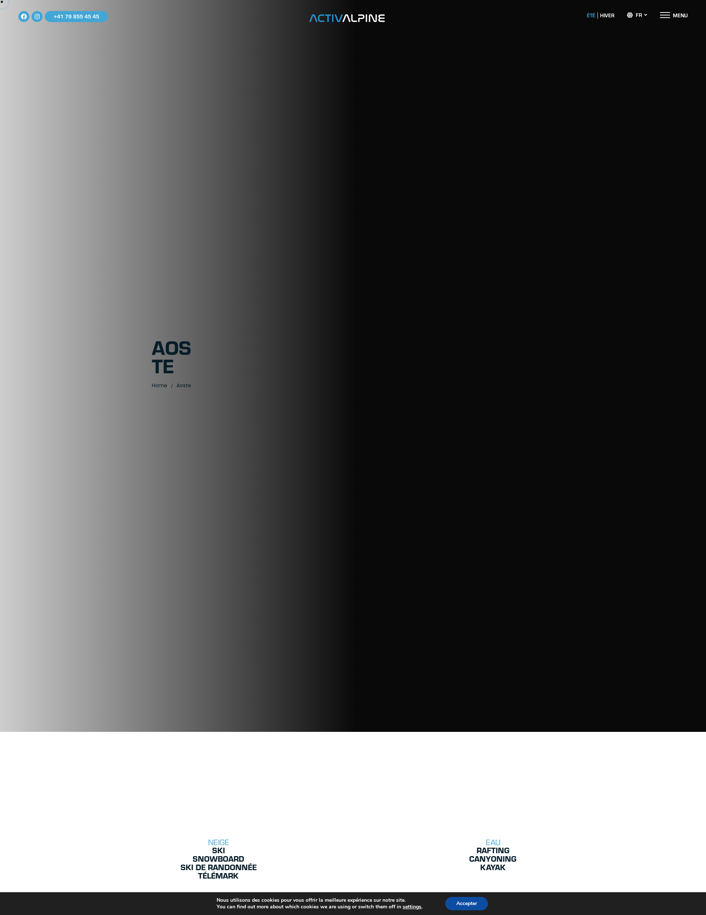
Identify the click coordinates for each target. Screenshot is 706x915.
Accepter (466, 903)
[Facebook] (23, 16)
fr (639, 15)
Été (591, 15)
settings (412, 907)
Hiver (607, 15)
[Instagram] (37, 16)
